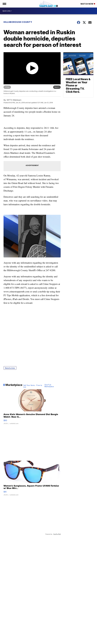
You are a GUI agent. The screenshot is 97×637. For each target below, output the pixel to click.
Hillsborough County (18, 22)
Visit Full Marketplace (49, 386)
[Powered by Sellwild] (57, 534)
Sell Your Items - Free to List (32, 386)
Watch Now (87, 4)
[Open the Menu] (4, 4)
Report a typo (10, 368)
